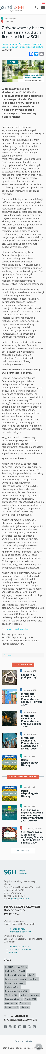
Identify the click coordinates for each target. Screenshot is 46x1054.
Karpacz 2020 (11, 1007)
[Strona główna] (12, 7)
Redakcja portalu (17, 928)
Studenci (8, 21)
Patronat (13, 952)
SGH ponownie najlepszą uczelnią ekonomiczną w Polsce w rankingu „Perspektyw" (32, 815)
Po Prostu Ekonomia (15, 975)
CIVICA (31, 975)
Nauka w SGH (30, 671)
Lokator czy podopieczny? (29, 676)
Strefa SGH (30, 999)
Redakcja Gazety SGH (19, 946)
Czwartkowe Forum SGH (16, 991)
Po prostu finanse (13, 999)
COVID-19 (22, 966)
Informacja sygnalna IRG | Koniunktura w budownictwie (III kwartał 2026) (31, 743)
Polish (43, 3)
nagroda (34, 995)
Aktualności (10, 18)
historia (24, 1007)
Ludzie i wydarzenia (33, 828)
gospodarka (11, 1003)
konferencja (11, 979)
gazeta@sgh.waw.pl (20, 898)
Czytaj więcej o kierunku (15, 628)
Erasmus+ (24, 1003)
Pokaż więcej (23, 850)
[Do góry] (39, 1047)
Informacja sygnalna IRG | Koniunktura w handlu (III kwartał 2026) (32, 699)
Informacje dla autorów (20, 931)
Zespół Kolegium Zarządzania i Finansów (21, 44)
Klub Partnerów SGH (15, 970)
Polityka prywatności (23, 1041)
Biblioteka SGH (12, 987)
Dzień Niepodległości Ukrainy (30, 762)
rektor (24, 995)
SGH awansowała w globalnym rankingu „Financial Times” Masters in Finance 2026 (32, 837)
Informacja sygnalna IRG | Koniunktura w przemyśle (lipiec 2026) (31, 721)
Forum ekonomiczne (15, 983)
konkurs (34, 979)
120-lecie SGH (11, 995)
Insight (23, 979)
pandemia (10, 966)
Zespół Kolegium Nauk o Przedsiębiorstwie (22, 46)
